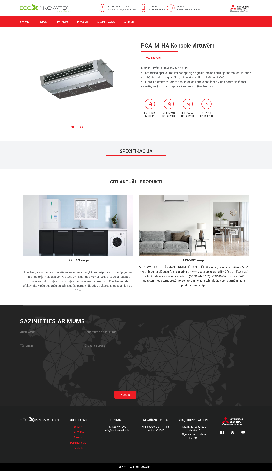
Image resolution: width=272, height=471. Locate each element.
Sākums (24, 21)
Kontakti (128, 21)
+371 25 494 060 (116, 426)
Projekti (82, 21)
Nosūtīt (125, 394)
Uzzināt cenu (153, 57)
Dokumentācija (105, 21)
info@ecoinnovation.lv (117, 430)
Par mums (62, 21)
